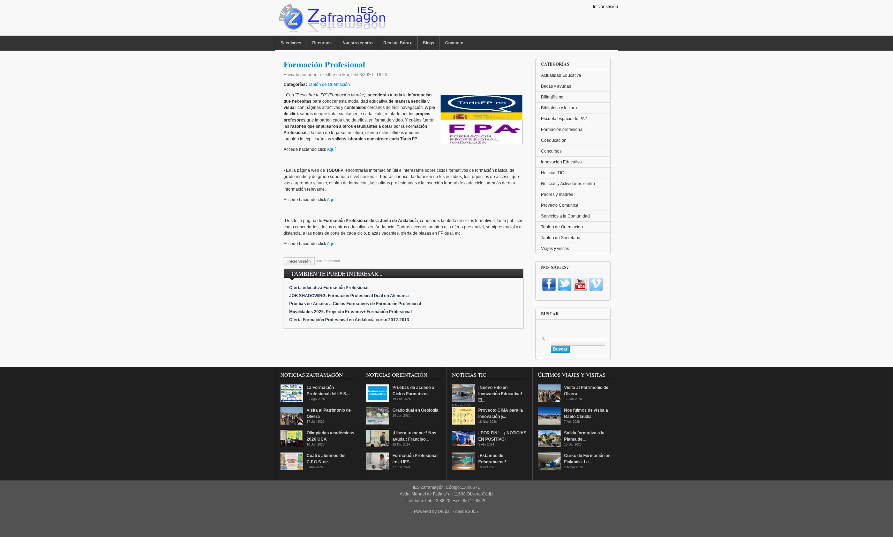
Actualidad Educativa (561, 75)
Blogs (428, 43)
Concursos (551, 151)
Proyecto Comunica (559, 205)
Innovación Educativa (561, 162)
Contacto (454, 43)
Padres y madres (557, 194)
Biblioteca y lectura (559, 107)
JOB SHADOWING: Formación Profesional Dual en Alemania (349, 295)
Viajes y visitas (555, 248)
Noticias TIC (552, 172)
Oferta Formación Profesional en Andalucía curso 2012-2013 (349, 319)
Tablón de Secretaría (560, 237)
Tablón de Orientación (329, 84)
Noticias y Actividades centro (568, 183)
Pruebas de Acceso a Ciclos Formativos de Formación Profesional (355, 303)
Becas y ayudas (556, 86)
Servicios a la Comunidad (565, 216)
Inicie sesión (299, 261)
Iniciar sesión (605, 6)
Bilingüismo (552, 97)
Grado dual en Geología (415, 410)
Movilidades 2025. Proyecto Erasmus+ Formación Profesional (350, 311)
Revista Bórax (397, 43)
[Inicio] (331, 19)
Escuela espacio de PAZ (564, 118)
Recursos (322, 43)
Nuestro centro (358, 43)
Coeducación (553, 140)
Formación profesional (562, 129)
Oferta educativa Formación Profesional (328, 287)
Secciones (290, 43)
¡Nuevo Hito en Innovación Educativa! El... (500, 394)
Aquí (331, 149)
